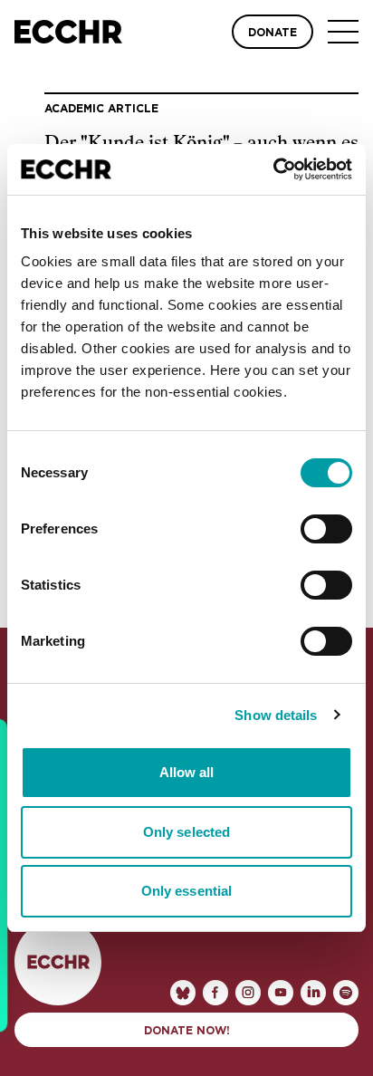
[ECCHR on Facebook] (215, 992)
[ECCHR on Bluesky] (183, 992)
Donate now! (187, 1030)
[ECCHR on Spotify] (346, 992)
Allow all (187, 772)
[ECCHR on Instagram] (248, 992)
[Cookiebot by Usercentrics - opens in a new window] (273, 169)
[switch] (326, 528)
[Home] (68, 31)
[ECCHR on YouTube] (280, 992)
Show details (275, 715)
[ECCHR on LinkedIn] (313, 992)
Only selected (186, 832)
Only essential (186, 890)
